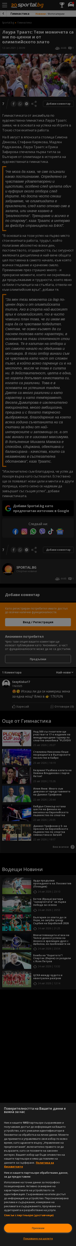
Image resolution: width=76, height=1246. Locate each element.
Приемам (38, 1228)
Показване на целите (38, 1238)
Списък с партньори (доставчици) (29, 1215)
